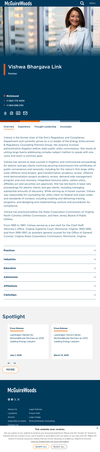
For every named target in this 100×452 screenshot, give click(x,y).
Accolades (66, 126)
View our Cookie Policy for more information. (50, 441)
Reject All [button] (59, 447)
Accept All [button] (41, 447)
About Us (12, 409)
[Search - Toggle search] (82, 3)
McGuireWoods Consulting (42, 421)
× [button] (97, 428)
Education (10, 268)
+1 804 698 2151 (13, 105)
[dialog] (50, 439)
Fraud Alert (34, 413)
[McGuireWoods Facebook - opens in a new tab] (12, 399)
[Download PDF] (5, 113)
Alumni (11, 417)
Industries (10, 259)
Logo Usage (35, 417)
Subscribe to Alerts (17, 421)
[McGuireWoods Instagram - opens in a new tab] (18, 399)
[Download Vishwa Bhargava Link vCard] (18, 113)
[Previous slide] (9, 363)
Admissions (11, 277)
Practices (9, 250)
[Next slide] (14, 363)
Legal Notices (35, 409)
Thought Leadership (45, 126)
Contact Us (13, 425)
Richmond (12, 96)
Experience (24, 126)
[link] (28, 341)
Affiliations (10, 285)
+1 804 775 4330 (14, 100)
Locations (12, 413)
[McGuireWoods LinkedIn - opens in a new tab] (9, 399)
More (10, 369)
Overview (9, 126)
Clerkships (10, 294)
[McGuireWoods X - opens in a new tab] (15, 399)
